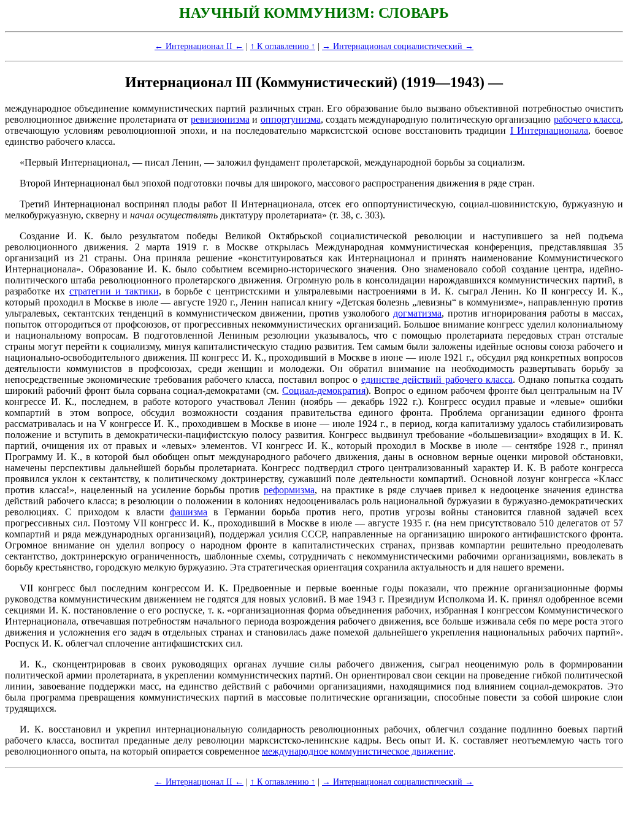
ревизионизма (220, 119)
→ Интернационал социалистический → (397, 46)
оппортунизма (291, 119)
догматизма (417, 313)
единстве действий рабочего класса (437, 379)
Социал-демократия (324, 390)
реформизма (289, 490)
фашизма (188, 512)
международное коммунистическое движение (357, 751)
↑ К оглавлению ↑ (282, 46)
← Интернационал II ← (199, 46)
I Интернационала (549, 130)
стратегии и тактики (114, 291)
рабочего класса (587, 119)
